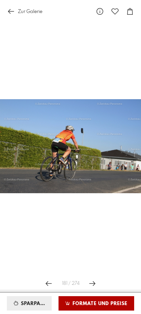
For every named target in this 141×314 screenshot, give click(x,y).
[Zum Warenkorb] (130, 11)
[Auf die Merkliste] (115, 11)
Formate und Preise (99, 303)
